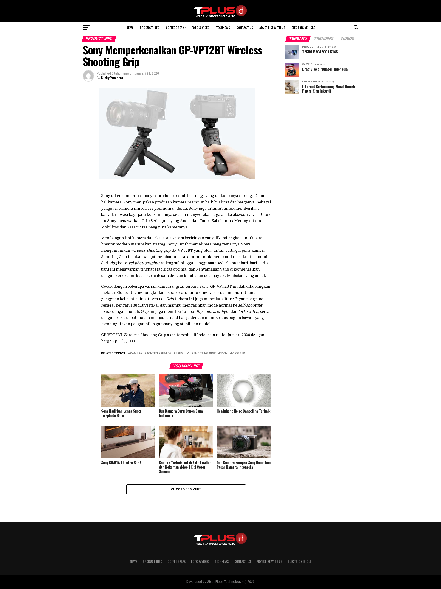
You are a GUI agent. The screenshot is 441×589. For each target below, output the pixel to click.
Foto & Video (200, 27)
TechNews (223, 27)
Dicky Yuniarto (112, 78)
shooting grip (204, 353)
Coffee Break (175, 27)
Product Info (149, 27)
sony (224, 353)
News (129, 27)
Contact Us (244, 27)
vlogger (238, 353)
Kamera (136, 353)
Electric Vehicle (303, 27)
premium (182, 353)
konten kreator (158, 353)
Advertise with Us (272, 27)
